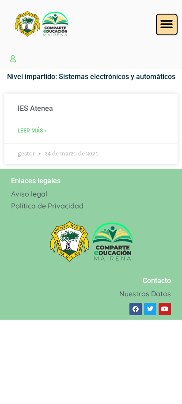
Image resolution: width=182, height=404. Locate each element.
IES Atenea (35, 108)
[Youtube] (165, 309)
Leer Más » (32, 131)
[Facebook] (135, 309)
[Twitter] (150, 309)
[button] (167, 24)
